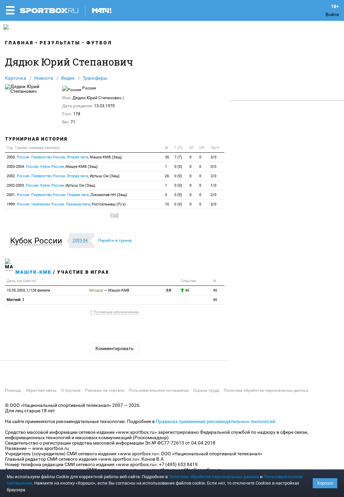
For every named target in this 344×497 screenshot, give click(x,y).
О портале (71, 390)
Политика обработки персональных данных (266, 390)
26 (167, 176)
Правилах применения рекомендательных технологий (215, 421)
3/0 (213, 157)
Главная (19, 42)
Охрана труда (206, 390)
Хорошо (325, 483)
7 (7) (178, 157)
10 (167, 204)
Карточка (15, 78)
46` (187, 290)
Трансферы (95, 78)
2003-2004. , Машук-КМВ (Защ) (52, 166)
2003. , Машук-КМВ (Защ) (64, 157)
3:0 (168, 290)
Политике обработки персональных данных (214, 476)
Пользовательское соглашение (159, 390)
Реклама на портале (104, 390)
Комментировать (114, 348)
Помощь (13, 390)
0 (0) (178, 166)
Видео (68, 78)
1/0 (213, 185)
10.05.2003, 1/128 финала (28, 290)
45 (215, 290)
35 (167, 157)
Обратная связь (41, 390)
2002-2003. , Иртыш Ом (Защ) (51, 185)
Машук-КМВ (33, 272)
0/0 (213, 166)
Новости (43, 78)
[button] (38, 240)
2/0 (213, 176)
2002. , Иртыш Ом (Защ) (63, 176)
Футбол (99, 42)
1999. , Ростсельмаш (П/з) (66, 204)
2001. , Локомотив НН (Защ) (67, 195)
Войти (332, 14)
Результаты (60, 42)
